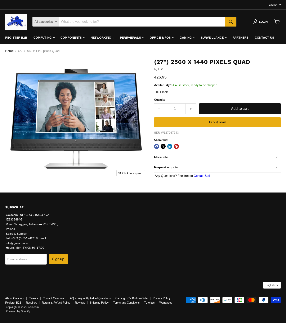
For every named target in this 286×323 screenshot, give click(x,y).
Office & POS (161, 37)
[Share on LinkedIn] (169, 146)
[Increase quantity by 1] (191, 108)
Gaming (186, 37)
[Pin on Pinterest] (176, 146)
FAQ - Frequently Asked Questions (89, 298)
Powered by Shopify (18, 311)
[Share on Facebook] (156, 146)
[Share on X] (163, 146)
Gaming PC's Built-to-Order (131, 298)
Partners (241, 37)
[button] (261, 21)
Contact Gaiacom (53, 298)
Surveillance (213, 37)
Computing (43, 37)
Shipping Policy (99, 302)
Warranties (165, 302)
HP (160, 69)
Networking (101, 37)
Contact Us (264, 37)
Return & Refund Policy (56, 302)
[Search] (230, 22)
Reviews (80, 302)
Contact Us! (202, 175)
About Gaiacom (14, 298)
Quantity (159, 99)
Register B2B (16, 37)
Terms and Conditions (126, 302)
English (273, 4)
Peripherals (131, 37)
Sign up (58, 259)
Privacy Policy (161, 298)
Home (9, 51)
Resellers (31, 302)
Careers (33, 298)
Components (72, 37)
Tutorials (149, 302)
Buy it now (217, 122)
